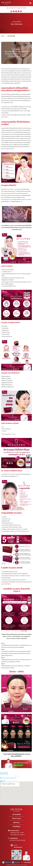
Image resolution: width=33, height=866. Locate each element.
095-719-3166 (22, 8)
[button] (30, 3)
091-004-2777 (13, 8)
